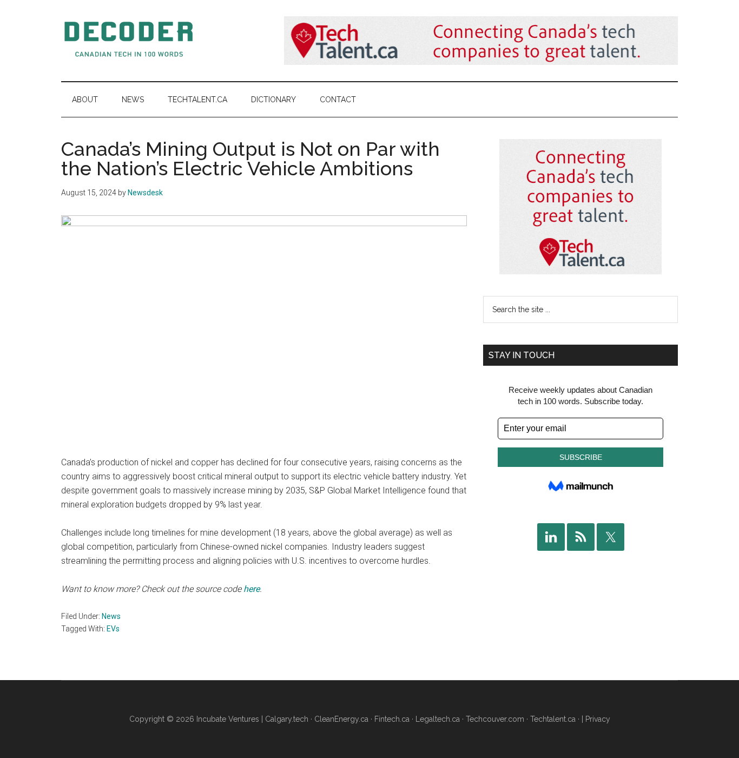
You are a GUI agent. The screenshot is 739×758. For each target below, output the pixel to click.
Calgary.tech (286, 719)
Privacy (597, 719)
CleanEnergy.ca (341, 719)
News (111, 616)
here (251, 589)
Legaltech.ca (437, 719)
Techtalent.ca (553, 719)
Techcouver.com (495, 719)
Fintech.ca (392, 719)
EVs (113, 628)
